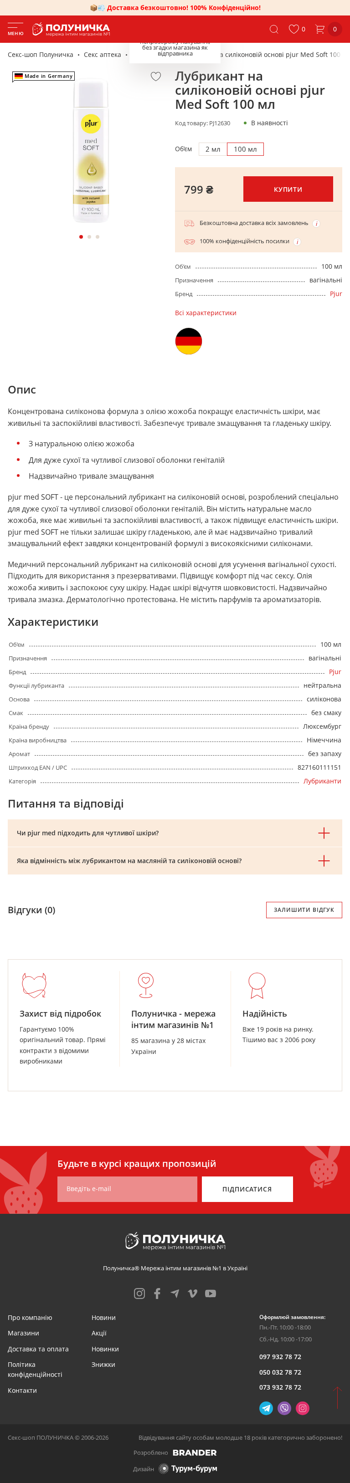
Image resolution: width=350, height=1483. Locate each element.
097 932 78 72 (280, 1356)
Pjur (336, 293)
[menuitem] (30, 1317)
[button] (296, 29)
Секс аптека (102, 54)
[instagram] (139, 1293)
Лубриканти (151, 54)
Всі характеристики (206, 312)
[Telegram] (266, 1408)
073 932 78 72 (280, 1387)
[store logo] (72, 29)
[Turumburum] (188, 1468)
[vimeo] (192, 1293)
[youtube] (210, 1293)
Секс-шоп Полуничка (40, 54)
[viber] (284, 1408)
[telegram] (175, 1293)
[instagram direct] (302, 1408)
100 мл (245, 148)
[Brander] (195, 1452)
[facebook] (157, 1293)
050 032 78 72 (280, 1372)
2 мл (213, 148)
